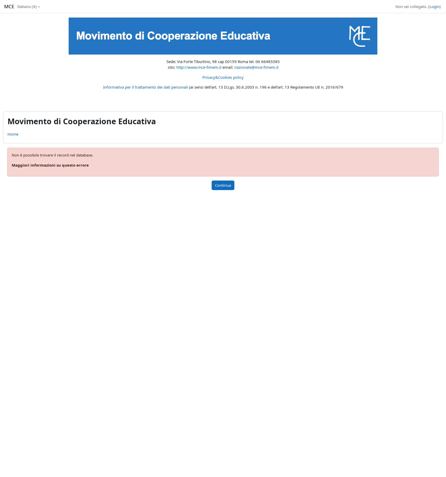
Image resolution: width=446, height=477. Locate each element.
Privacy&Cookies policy (223, 77)
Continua (223, 185)
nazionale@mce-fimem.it (256, 67)
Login (434, 6)
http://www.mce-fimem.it (198, 67)
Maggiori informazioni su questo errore (50, 165)
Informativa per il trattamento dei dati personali (145, 87)
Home (12, 134)
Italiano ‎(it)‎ (27, 6)
